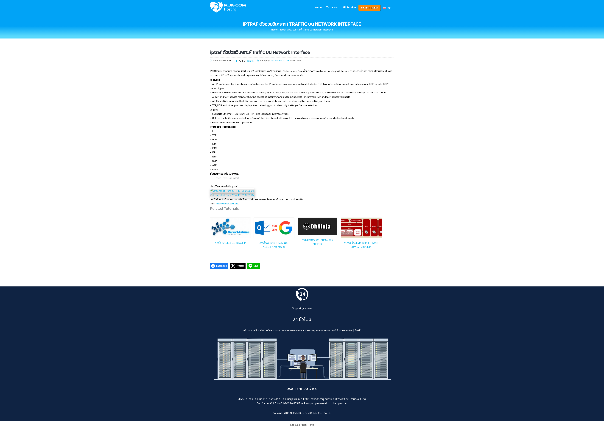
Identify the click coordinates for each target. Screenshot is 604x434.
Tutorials (332, 7)
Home (318, 7)
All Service (349, 7)
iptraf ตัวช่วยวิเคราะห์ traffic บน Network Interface (306, 29)
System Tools (277, 60)
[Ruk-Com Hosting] (228, 7)
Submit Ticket (369, 7)
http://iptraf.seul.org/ (227, 203)
